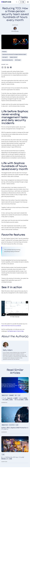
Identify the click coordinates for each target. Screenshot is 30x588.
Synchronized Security (7, 60)
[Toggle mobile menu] (28, 2)
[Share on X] (5, 67)
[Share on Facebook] (11, 67)
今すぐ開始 (22, 1)
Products (4, 51)
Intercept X (4, 57)
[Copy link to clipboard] (2, 67)
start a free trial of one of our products (11, 325)
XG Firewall (17, 60)
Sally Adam (16, 31)
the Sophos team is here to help (16, 331)
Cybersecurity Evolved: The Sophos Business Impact (14, 54)
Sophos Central (13, 57)
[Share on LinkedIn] (8, 67)
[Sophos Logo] (6, 1)
